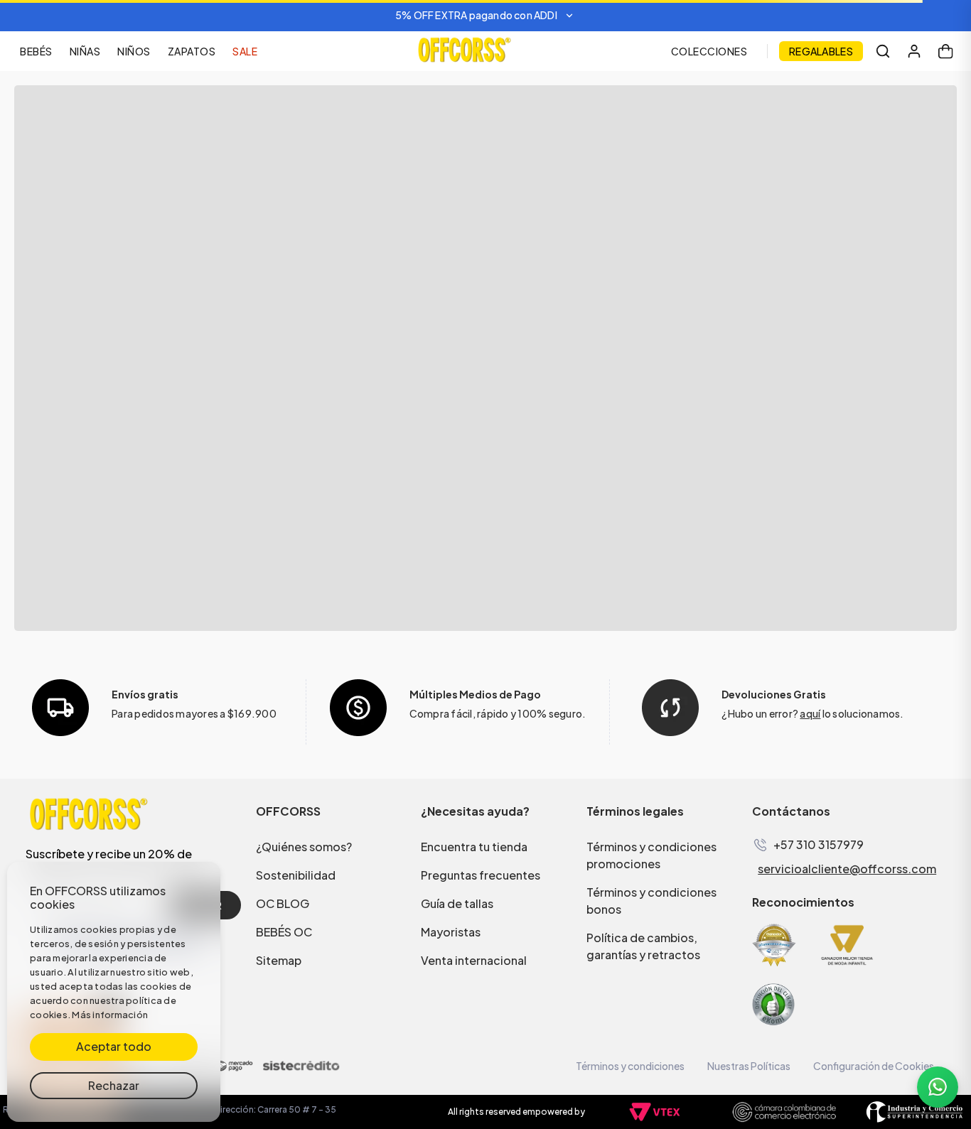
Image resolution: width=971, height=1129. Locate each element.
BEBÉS (36, 51)
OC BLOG (282, 903)
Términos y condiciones (630, 1065)
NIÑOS (134, 51)
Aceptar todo (113, 1046)
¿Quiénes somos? (304, 846)
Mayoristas (451, 931)
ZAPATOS (192, 51)
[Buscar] (883, 51)
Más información (110, 1014)
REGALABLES (821, 51)
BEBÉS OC (284, 931)
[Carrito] (945, 51)
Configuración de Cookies (873, 1065)
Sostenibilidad (296, 875)
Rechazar (113, 1085)
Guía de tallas (457, 903)
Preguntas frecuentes (480, 875)
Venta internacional (474, 960)
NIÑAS (85, 51)
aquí (810, 713)
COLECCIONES (709, 51)
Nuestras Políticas (748, 1065)
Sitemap (278, 960)
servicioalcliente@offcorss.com (847, 869)
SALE (244, 51)
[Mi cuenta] (914, 51)
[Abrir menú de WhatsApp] (937, 1087)
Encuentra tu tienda (474, 846)
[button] (485, 15)
